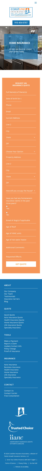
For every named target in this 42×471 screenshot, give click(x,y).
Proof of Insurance (12, 351)
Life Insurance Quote (13, 325)
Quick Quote (9, 315)
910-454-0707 (21, 22)
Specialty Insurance (12, 327)
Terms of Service (10, 463)
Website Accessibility (21, 467)
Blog (6, 301)
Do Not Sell (33, 463)
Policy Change (10, 348)
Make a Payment (11, 341)
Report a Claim (10, 343)
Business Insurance (12, 367)
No (7, 215)
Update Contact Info (12, 346)
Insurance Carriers (12, 299)
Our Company (10, 291)
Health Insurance (11, 370)
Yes (7, 208)
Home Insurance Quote (14, 322)
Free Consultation (11, 396)
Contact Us (9, 390)
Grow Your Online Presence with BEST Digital (21, 460)
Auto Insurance (10, 364)
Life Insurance (10, 375)
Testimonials (9, 296)
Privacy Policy (22, 463)
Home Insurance (11, 372)
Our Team (8, 294)
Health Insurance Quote (14, 320)
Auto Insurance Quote (13, 317)
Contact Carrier (10, 393)
